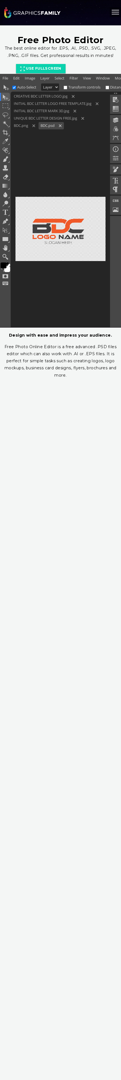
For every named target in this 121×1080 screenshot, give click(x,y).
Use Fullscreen (43, 68)
